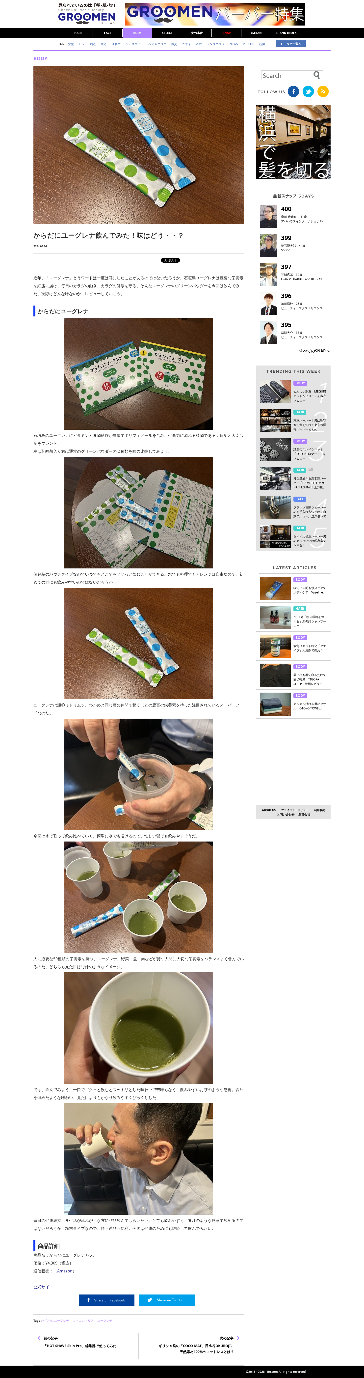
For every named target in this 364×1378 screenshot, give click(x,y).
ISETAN (256, 33)
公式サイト (43, 1287)
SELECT (167, 33)
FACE (107, 33)
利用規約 (319, 810)
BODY (137, 33)
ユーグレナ (104, 1321)
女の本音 (197, 33)
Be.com (272, 1372)
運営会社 (304, 814)
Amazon (65, 1271)
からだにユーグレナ (55, 1321)
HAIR (78, 33)
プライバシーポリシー (295, 810)
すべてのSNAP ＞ (315, 351)
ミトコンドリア (83, 1321)
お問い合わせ (286, 814)
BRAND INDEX (286, 33)
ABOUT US (269, 810)
